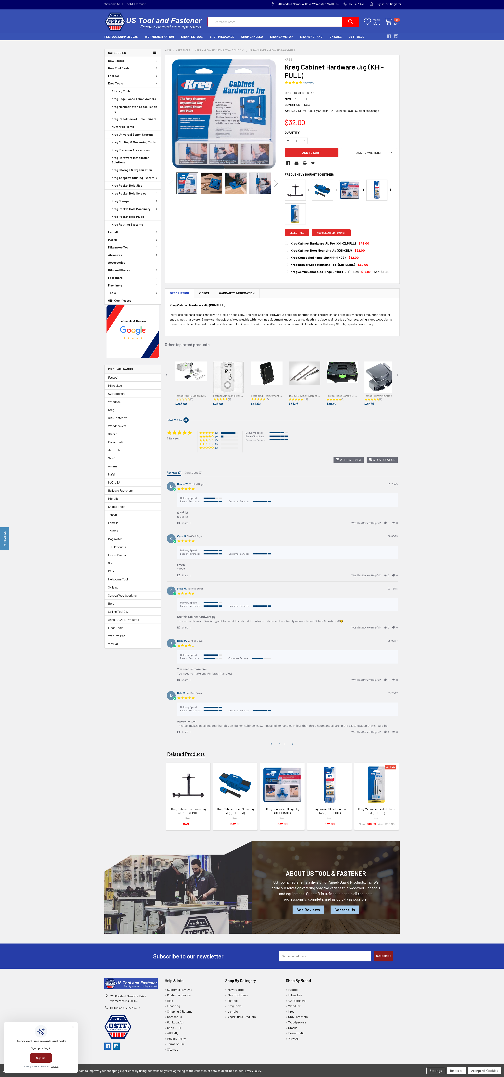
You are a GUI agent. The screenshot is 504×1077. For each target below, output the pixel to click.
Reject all (456, 1071)
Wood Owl (114, 401)
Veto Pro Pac (116, 636)
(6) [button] (216, 432)
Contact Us (344, 909)
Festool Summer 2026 (121, 36)
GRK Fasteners (118, 418)
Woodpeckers (117, 426)
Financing (173, 1006)
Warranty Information (237, 293)
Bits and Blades (119, 270)
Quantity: (293, 132)
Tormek (113, 531)
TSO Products (117, 547)
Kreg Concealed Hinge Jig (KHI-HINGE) (282, 811)
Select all (297, 232)
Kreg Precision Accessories (131, 150)
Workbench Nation (159, 36)
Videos (204, 293)
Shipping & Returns (179, 1011)
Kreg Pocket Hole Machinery (131, 209)
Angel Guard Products (242, 1017)
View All (113, 644)
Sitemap (172, 1049)
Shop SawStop (281, 36)
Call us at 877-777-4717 (125, 1008)
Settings (436, 1071)
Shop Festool (192, 36)
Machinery (115, 285)
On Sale (336, 36)
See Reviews (308, 909)
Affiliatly (172, 1033)
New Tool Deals (118, 68)
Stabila (112, 434)
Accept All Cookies (484, 1071)
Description (179, 293)
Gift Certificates (119, 300)
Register (395, 4)
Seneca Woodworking (122, 595)
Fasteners (115, 277)
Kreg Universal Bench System (132, 134)
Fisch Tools (115, 627)
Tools (112, 293)
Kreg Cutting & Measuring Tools (134, 142)
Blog (170, 1000)
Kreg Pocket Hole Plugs (128, 216)
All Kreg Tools (121, 91)
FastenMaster (117, 555)
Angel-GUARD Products (123, 619)
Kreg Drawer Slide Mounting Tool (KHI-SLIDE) (329, 811)
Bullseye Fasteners (120, 490)
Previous (171, 183)
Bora (111, 603)
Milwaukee (115, 385)
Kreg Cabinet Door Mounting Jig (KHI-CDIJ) (235, 811)
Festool (113, 76)
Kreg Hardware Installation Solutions (130, 160)
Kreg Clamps (120, 201)
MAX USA (114, 482)
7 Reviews (308, 82)
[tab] (174, 473)
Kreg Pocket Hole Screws (129, 193)
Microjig (113, 498)
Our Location (175, 1022)
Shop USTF (174, 1028)
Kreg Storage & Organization (132, 170)
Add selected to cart (331, 232)
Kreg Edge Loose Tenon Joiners (134, 99)
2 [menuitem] (284, 744)
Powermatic (116, 442)
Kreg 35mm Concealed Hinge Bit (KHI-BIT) (376, 811)
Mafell (112, 240)
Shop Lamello (252, 36)
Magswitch (115, 539)
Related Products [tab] (186, 754)
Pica (111, 571)
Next (276, 183)
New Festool (116, 60)
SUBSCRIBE (383, 956)
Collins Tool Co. (118, 611)
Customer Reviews (179, 989)
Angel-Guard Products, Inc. (351, 882)
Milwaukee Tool (118, 247)
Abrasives (115, 255)
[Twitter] (313, 163)
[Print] (304, 163)
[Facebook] (288, 163)
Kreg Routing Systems (127, 224)
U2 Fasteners (116, 393)
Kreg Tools (115, 83)
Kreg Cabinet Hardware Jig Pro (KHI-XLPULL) (188, 811)
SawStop (114, 458)
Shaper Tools (116, 506)
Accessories (116, 262)
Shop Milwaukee (222, 36)
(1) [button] (216, 436)
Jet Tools (114, 450)
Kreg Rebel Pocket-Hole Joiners (134, 119)
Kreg (111, 410)
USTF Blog (357, 36)
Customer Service (179, 995)
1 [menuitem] (280, 744)
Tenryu (112, 514)
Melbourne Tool (118, 579)
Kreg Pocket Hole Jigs (127, 185)
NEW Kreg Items (123, 126)
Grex (111, 563)
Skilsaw (113, 587)
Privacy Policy (176, 1038)
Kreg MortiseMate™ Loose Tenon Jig (134, 109)
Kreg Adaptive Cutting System (133, 178)
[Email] (296, 163)
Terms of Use (176, 1044)
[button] (133, 331)
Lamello (114, 232)
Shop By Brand (311, 36)
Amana (112, 466)
